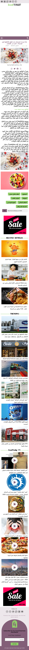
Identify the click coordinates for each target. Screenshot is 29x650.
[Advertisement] (14, 21)
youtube (2, 1)
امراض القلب (15, 198)
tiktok (7, 1)
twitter (10, 1)
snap (4, 1)
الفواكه (25, 198)
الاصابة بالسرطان (22, 206)
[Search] (27, 38)
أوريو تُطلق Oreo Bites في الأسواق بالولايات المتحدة (16, 422)
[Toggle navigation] (2, 38)
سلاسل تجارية (16, 615)
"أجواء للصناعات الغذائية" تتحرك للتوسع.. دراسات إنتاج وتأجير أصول (17, 401)
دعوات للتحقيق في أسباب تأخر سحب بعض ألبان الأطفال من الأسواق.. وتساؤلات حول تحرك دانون (15, 336)
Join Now (14, 643)
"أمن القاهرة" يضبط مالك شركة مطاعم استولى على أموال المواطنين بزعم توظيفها (15, 471)
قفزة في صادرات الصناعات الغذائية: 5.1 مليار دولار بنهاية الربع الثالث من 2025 (15, 379)
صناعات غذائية (23, 615)
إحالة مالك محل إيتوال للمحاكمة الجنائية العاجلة (15, 358)
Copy (5, 210)
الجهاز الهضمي (11, 202)
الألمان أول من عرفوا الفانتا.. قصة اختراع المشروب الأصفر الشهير (16, 260)
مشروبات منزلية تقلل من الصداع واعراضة (16, 535)
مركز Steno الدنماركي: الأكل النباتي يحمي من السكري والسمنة (15, 284)
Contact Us (16, 617)
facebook (16, 1)
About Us (12, 617)
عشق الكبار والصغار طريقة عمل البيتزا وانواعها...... (18, 556)
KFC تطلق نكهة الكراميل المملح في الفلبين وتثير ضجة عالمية (15, 444)
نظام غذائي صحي (14, 194)
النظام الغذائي (23, 202)
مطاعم (20, 615)
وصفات (9, 615)
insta (13, 1)
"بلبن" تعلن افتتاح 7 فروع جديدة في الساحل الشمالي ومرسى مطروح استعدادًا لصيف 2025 (15, 493)
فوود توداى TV (5, 615)
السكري (24, 194)
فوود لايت (12, 615)
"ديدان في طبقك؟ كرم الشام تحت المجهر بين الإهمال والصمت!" (15, 515)
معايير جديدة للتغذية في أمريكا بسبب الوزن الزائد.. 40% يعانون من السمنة (15, 307)
